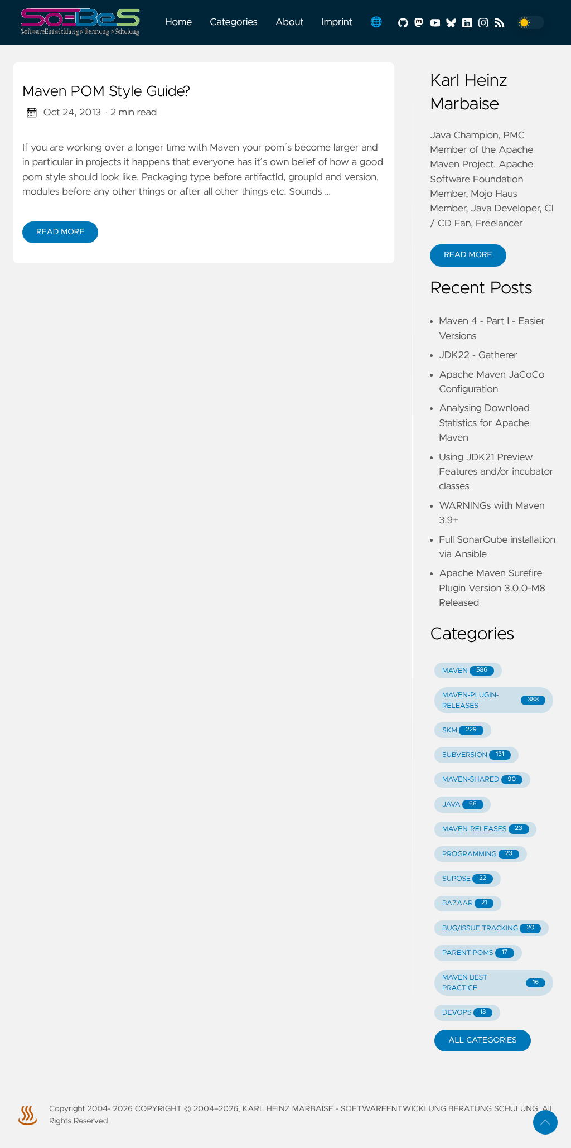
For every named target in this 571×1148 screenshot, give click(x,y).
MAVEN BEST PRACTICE (490, 983)
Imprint (337, 22)
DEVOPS (464, 1012)
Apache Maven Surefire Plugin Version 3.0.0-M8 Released (492, 588)
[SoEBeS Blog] (84, 22)
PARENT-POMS (474, 953)
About (289, 22)
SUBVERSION (473, 755)
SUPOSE (464, 878)
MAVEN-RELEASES (482, 829)
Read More (60, 232)
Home (178, 22)
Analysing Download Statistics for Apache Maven (484, 423)
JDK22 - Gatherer (478, 355)
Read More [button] (468, 255)
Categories (234, 22)
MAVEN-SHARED (479, 779)
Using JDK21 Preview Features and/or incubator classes (496, 472)
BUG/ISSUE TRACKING (488, 928)
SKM (459, 730)
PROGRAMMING (477, 854)
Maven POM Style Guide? (106, 92)
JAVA (459, 804)
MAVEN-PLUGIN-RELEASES (490, 701)
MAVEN (464, 670)
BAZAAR (464, 903)
